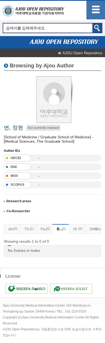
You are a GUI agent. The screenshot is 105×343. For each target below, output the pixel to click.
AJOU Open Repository (82, 53)
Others (95, 229)
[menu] (95, 10)
